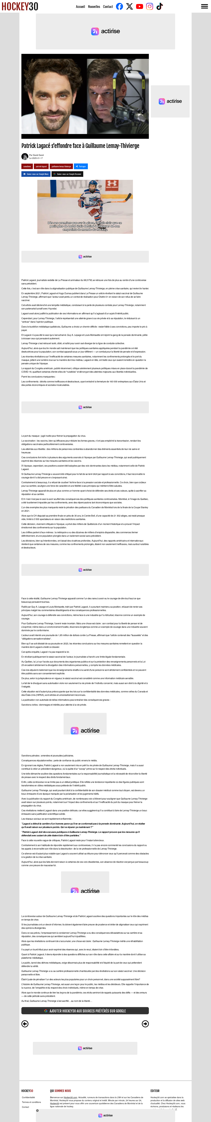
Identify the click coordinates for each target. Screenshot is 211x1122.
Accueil (80, 6)
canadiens (27, 166)
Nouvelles (94, 6)
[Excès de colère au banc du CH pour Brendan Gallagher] (145, 1024)
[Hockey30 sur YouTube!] (139, 6)
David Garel (38, 155)
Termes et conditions (31, 1102)
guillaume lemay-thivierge (61, 166)
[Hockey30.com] (20, 6)
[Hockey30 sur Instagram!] (150, 6)
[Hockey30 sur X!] (129, 6)
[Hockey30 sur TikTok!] (160, 6)
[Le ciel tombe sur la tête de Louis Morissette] (24, 1024)
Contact (108, 6)
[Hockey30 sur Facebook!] (119, 6)
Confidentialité (28, 1097)
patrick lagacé (41, 166)
